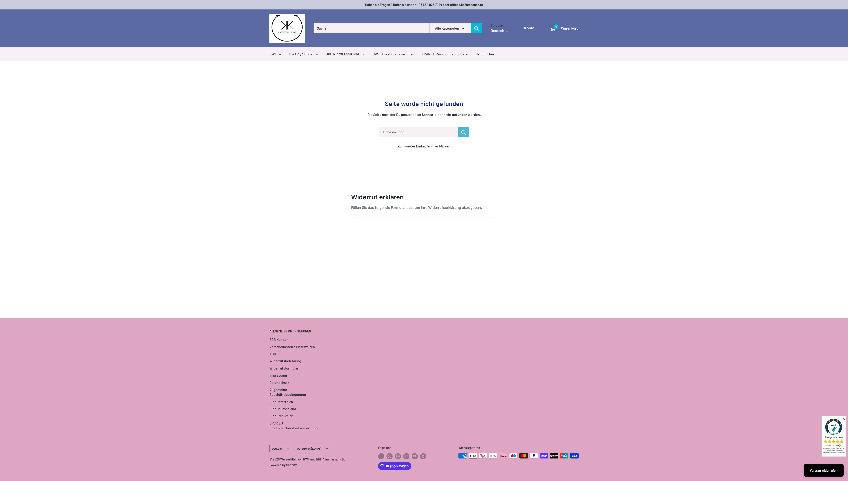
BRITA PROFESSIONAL (343, 54)
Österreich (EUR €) (309, 448)
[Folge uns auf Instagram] (398, 456)
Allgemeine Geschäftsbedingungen (287, 391)
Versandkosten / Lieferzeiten (292, 347)
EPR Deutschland (282, 409)
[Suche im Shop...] (463, 132)
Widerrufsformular (283, 368)
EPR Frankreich (281, 416)
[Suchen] (476, 28)
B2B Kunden (279, 339)
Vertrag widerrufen (823, 470)
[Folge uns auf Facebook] (381, 456)
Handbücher (484, 54)
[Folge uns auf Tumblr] (423, 456)
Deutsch (277, 448)
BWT (273, 54)
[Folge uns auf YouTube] (415, 456)
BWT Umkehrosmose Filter (393, 54)
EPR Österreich (281, 402)
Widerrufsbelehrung (285, 361)
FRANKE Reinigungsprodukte (445, 54)
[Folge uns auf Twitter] (389, 456)
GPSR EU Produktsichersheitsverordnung (294, 425)
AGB (272, 354)
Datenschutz (279, 382)
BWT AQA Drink (301, 54)
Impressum (278, 375)
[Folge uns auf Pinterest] (406, 456)
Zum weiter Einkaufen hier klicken (424, 146)
